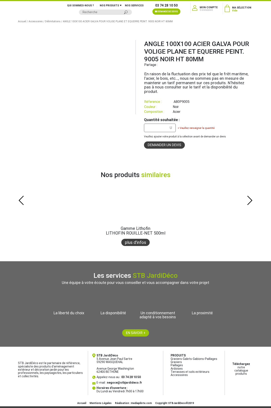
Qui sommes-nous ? (80, 5)
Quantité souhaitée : (162, 120)
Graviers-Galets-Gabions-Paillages (194, 358)
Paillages (177, 365)
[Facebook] (161, 65)
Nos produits (109, 5)
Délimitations (53, 21)
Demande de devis (167, 11)
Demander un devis (164, 145)
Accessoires (36, 21)
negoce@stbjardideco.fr (124, 382)
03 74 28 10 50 (166, 5)
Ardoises (177, 368)
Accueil (22, 21)
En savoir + (135, 333)
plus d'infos (135, 242)
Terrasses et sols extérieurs (190, 371)
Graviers (176, 362)
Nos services (134, 5)
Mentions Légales (101, 403)
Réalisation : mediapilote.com (133, 403)
